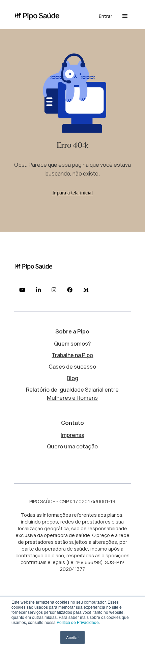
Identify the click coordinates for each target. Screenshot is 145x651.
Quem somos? (72, 343)
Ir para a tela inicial (72, 192)
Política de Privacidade (78, 622)
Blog (72, 378)
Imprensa (72, 435)
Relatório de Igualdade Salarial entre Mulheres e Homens (72, 393)
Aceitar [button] (72, 637)
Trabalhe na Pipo (72, 355)
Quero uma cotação (72, 446)
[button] (105, 16)
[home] (40, 16)
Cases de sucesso (72, 366)
